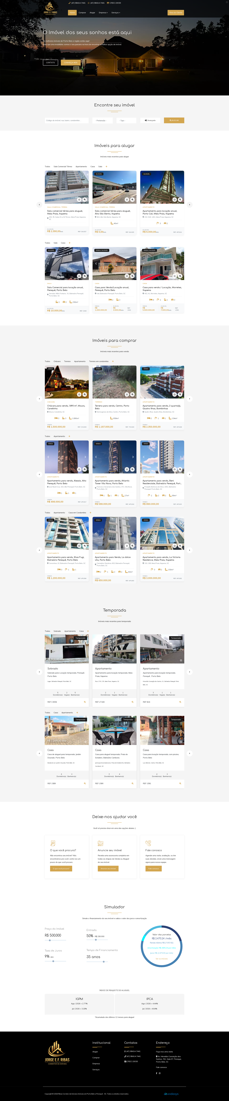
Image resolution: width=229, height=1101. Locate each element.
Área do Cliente (175, 12)
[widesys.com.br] (171, 1094)
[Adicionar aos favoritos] (79, 199)
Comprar (82, 12)
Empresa (96, 1063)
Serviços (96, 1069)
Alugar (92, 12)
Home (72, 12)
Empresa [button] (102, 12)
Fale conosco (153, 869)
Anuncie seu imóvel (108, 869)
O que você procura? (61, 869)
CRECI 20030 (115, 3)
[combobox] (102, 120)
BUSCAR (175, 120)
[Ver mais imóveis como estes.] (106, 166)
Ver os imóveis (162, 959)
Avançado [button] (151, 120)
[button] (48, 187)
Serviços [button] (115, 12)
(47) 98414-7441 (78, 3)
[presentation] (39, 205)
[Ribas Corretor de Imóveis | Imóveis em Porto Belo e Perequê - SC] (54, 8)
